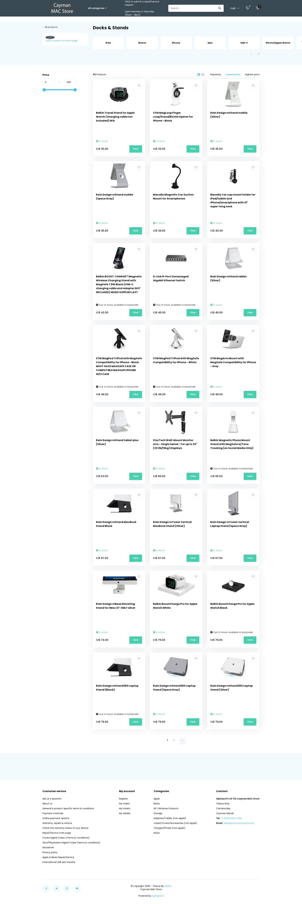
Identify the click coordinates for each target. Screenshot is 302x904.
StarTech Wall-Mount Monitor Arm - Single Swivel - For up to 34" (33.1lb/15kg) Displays (175, 444)
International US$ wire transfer (59, 862)
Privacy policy (49, 852)
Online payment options (55, 818)
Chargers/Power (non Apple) (169, 828)
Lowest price (233, 74)
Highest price (252, 74)
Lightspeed (158, 895)
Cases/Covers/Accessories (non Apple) (175, 823)
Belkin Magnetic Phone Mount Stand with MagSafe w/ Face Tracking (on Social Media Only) (231, 444)
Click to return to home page (62, 40)
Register (123, 798)
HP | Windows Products (166, 808)
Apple (157, 798)
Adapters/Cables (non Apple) (170, 818)
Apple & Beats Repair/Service (58, 857)
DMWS (167, 886)
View (135, 148)
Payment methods (52, 813)
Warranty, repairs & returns (57, 823)
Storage (158, 813)
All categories (96, 8)
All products (51, 27)
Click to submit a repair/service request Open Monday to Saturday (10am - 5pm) (142, 8)
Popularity (215, 74)
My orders (124, 803)
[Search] (220, 8)
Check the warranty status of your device (65, 828)
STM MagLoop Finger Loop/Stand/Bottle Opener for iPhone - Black (173, 116)
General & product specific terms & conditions (68, 808)
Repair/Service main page (56, 832)
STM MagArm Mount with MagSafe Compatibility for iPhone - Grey (233, 362)
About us (47, 803)
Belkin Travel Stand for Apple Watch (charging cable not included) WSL (115, 116)
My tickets (124, 808)
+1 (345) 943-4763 (231, 818)
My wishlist (125, 813)
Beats (157, 803)
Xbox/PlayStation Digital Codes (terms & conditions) (71, 842)
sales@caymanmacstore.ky (239, 823)
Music (157, 832)
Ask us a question (52, 798)
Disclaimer (48, 847)
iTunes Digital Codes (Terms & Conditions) (65, 837)
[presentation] (251, 54)
